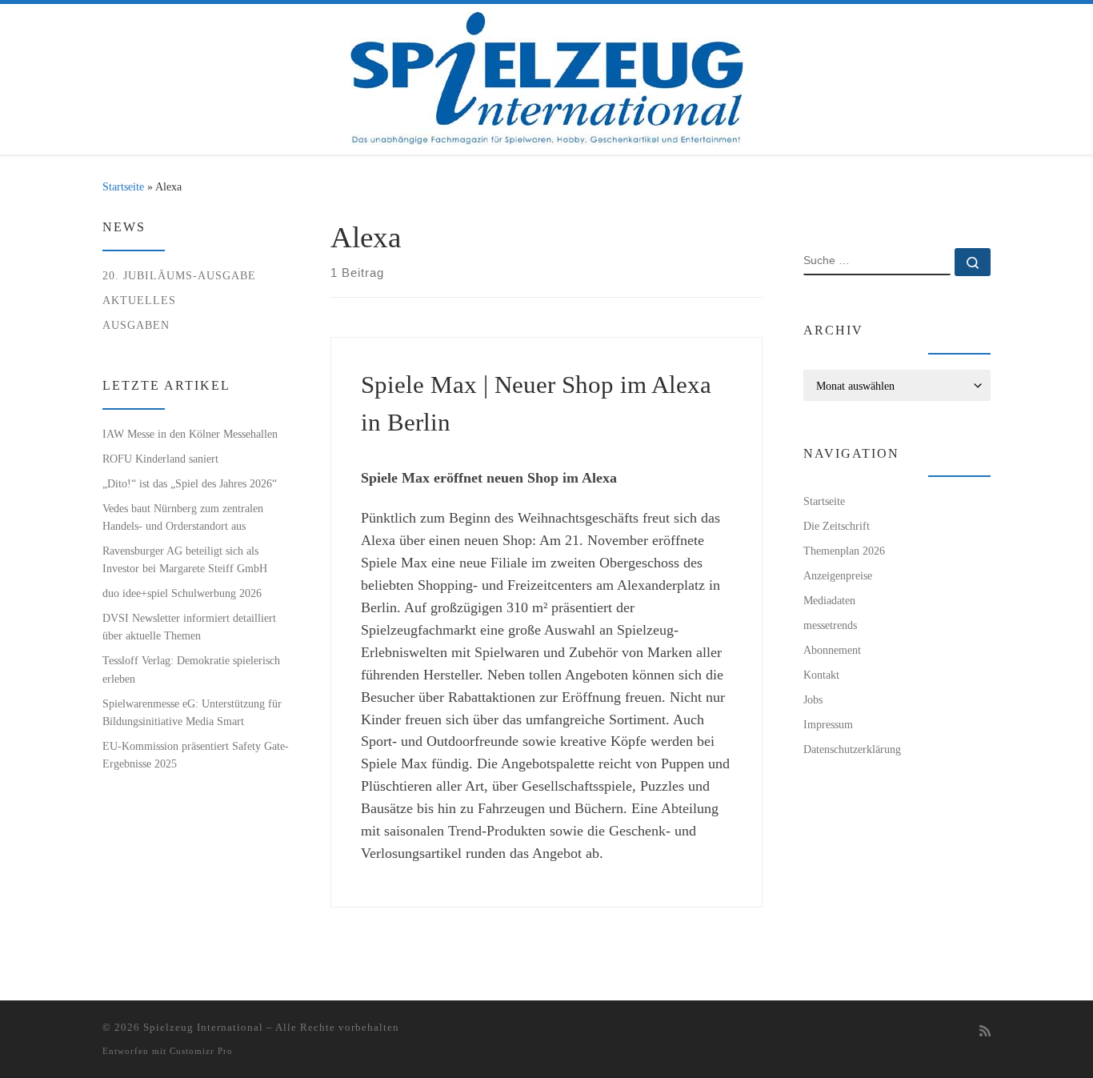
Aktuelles (139, 300)
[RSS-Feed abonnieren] (985, 1032)
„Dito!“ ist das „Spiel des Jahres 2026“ (189, 483)
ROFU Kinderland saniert (160, 458)
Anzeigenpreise (837, 575)
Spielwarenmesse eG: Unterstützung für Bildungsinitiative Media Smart (192, 712)
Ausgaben (136, 325)
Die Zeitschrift (836, 525)
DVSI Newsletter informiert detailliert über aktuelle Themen (189, 626)
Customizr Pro (201, 1051)
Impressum (828, 724)
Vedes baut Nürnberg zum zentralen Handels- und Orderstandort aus (182, 517)
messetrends (830, 625)
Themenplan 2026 (844, 550)
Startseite (123, 186)
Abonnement (832, 649)
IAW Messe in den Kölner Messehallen (190, 433)
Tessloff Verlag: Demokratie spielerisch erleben (191, 669)
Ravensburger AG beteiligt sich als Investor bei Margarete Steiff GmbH (184, 559)
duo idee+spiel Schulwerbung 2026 (182, 593)
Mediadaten (829, 600)
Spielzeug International (203, 1027)
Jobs (813, 699)
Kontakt (821, 674)
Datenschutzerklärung (852, 749)
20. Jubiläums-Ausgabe (179, 275)
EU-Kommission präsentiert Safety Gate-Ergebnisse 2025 (195, 754)
